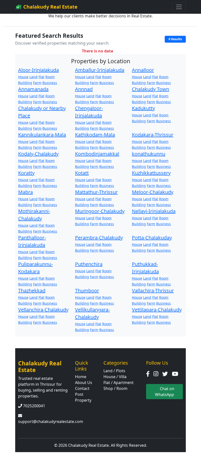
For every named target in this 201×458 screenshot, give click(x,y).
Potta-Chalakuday (152, 237)
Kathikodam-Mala (95, 134)
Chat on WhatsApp (164, 391)
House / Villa (114, 376)
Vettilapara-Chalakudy (157, 309)
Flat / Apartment (118, 382)
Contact (82, 388)
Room (50, 76)
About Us (83, 382)
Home (80, 376)
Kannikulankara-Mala (42, 134)
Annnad (84, 89)
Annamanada (33, 89)
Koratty (26, 173)
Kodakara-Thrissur (152, 134)
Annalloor (143, 70)
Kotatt (82, 173)
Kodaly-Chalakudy (38, 153)
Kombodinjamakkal (97, 153)
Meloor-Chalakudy (152, 192)
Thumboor (87, 290)
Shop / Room (115, 388)
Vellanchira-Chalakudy (43, 309)
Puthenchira (88, 264)
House (23, 76)
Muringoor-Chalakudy (100, 211)
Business (49, 82)
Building (25, 82)
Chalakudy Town (150, 89)
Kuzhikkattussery (151, 173)
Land (33, 76)
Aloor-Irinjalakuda (38, 70)
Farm (37, 82)
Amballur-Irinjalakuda (99, 70)
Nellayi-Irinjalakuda (154, 211)
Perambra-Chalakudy (99, 237)
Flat (41, 76)
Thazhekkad (31, 290)
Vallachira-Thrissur (153, 290)
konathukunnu (148, 153)
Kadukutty (143, 108)
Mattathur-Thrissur (96, 192)
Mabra (25, 192)
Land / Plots (114, 370)
